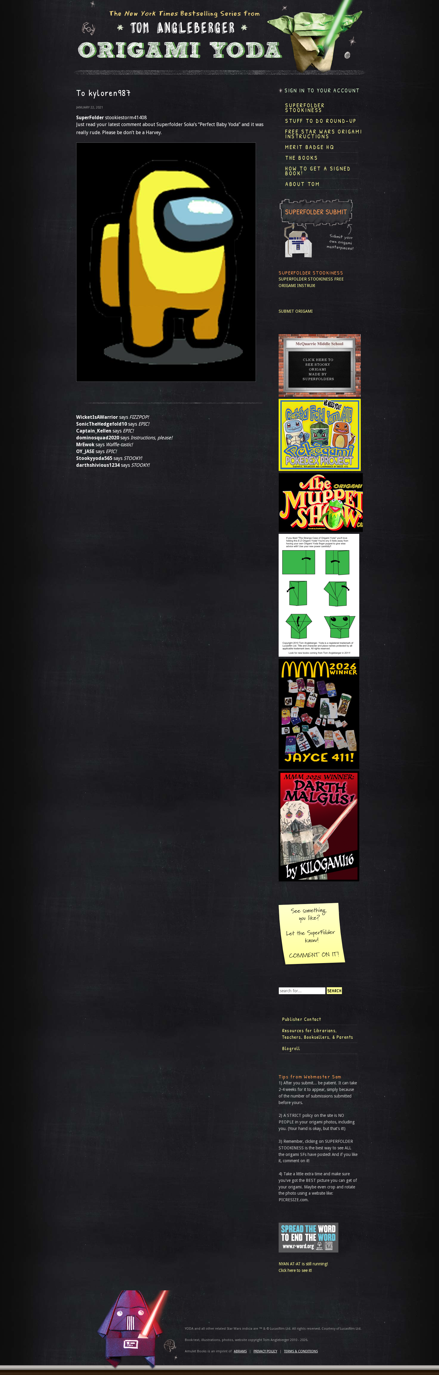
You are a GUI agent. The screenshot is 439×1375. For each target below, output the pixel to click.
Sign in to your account (322, 90)
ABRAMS (240, 1351)
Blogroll (291, 1048)
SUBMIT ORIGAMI (296, 311)
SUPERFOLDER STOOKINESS (306, 279)
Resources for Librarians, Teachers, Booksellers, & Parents (317, 1033)
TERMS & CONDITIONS (301, 1351)
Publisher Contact (301, 1019)
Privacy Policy (265, 1351)
